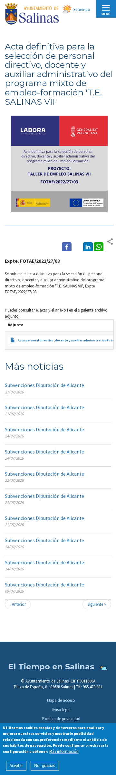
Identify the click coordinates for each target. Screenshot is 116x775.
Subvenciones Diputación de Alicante (44, 385)
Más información (64, 751)
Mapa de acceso (61, 700)
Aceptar (16, 765)
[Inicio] (32, 15)
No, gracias (44, 765)
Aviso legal (61, 709)
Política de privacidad (61, 718)
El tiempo (81, 9)
